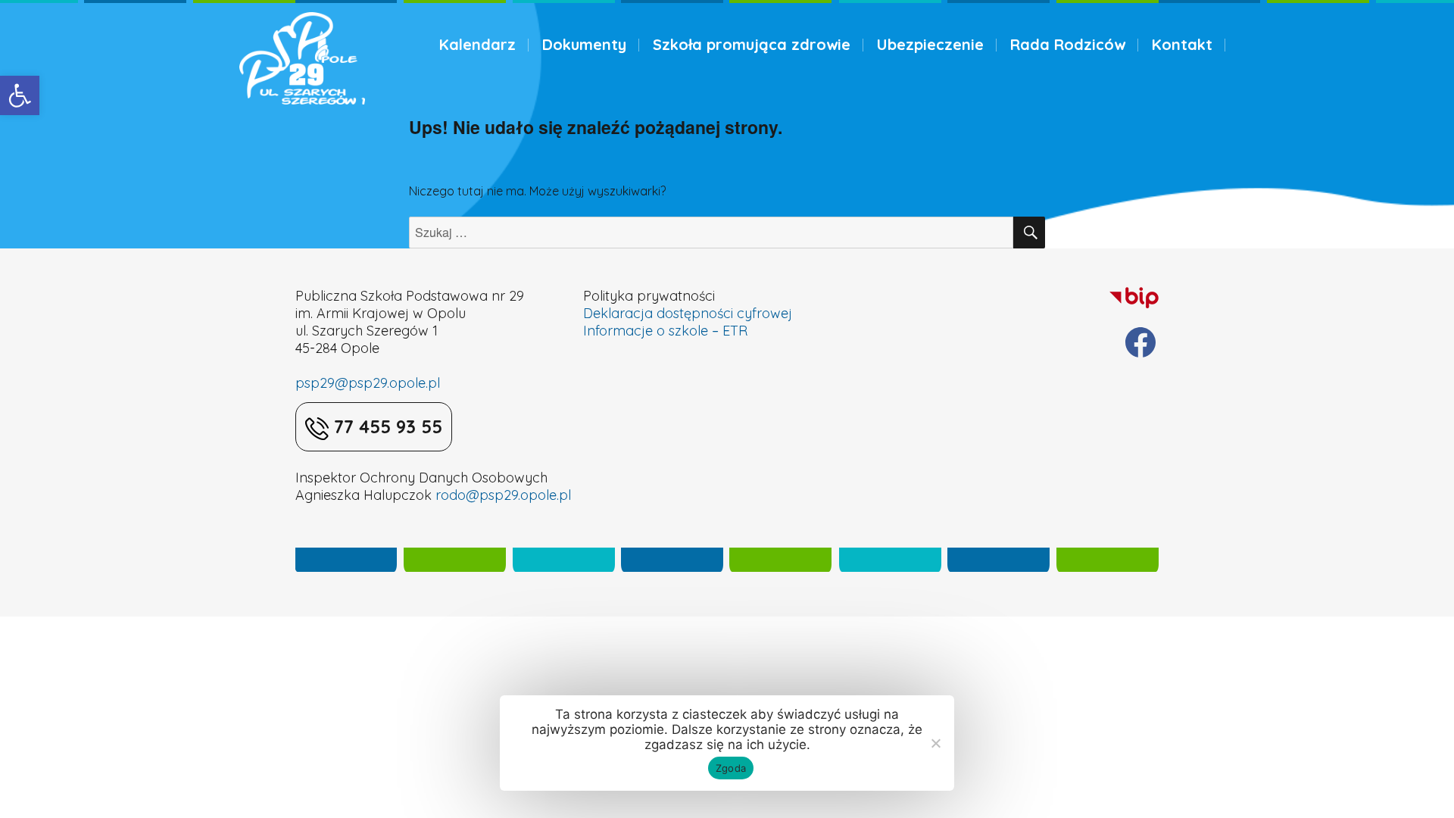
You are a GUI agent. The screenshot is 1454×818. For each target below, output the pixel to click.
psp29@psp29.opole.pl (367, 383)
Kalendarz (477, 44)
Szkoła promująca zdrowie (751, 44)
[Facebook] (1140, 342)
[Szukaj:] (711, 232)
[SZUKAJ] (1029, 232)
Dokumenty (584, 44)
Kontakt (1182, 44)
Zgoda (731, 768)
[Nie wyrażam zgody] (935, 743)
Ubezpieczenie (930, 44)
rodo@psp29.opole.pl (503, 495)
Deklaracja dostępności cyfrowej (687, 313)
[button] (19, 95)
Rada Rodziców (1067, 44)
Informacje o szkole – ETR (665, 330)
